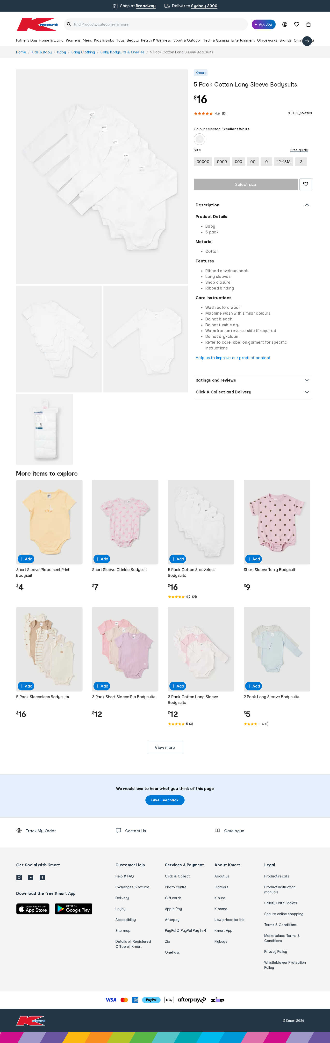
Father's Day (26, 40)
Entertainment (243, 40)
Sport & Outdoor (187, 40)
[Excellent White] (199, 139)
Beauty (133, 40)
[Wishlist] (296, 24)
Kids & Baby (104, 40)
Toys (120, 40)
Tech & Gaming (216, 40)
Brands (285, 40)
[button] (308, 24)
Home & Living (51, 40)
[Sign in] (285, 24)
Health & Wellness (156, 40)
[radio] (102, 176)
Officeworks (267, 40)
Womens (73, 40)
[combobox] (156, 24)
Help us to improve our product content (233, 357)
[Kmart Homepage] (37, 24)
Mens (87, 40)
